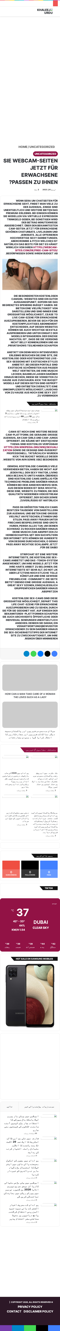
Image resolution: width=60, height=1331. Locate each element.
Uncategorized (42, 147)
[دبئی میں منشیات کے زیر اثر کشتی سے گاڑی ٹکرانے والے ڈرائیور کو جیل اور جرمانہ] (15, 802)
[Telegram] (26, 654)
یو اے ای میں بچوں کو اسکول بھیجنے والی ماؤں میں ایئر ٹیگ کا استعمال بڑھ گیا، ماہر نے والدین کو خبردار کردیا (22, 1167)
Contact (14, 1311)
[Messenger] (40, 654)
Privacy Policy (30, 1307)
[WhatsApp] (33, 654)
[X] (47, 654)
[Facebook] (54, 654)
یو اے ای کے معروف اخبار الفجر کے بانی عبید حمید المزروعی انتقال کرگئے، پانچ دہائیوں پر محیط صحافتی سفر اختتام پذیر (23, 1211)
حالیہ (9, 1106)
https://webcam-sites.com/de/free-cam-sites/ (36, 249)
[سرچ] (56, 12)
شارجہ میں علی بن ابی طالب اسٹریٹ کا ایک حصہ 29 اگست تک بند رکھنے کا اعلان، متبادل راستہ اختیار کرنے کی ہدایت (22, 1145)
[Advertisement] (30, 49)
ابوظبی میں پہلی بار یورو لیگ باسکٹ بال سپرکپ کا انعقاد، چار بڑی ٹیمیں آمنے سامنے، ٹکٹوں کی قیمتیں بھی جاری (21, 1123)
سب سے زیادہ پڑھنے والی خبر (39, 1106)
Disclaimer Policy (38, 1311)
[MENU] (3, 12)
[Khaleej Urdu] (41, 11)
